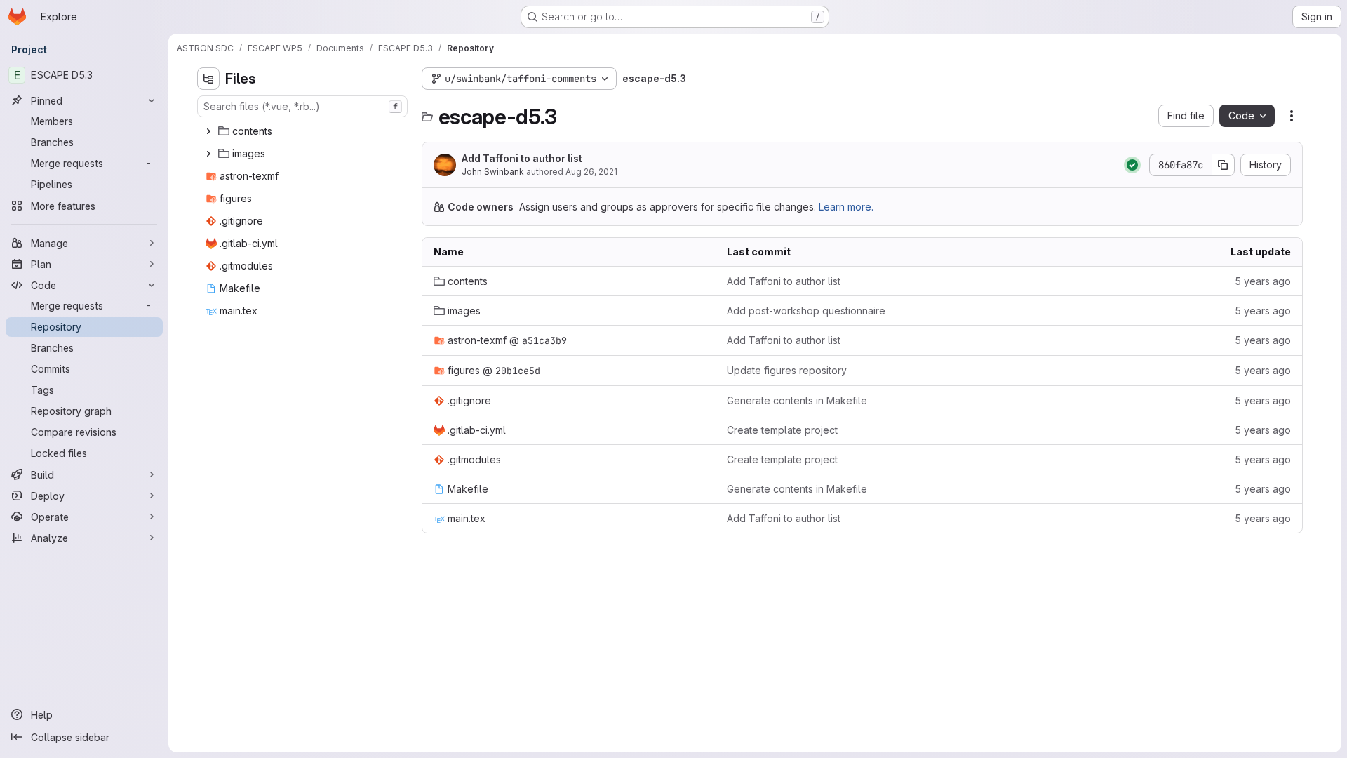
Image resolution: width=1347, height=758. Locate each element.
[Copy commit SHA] (1223, 165)
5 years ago (1263, 281)
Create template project (782, 430)
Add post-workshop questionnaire (806, 311)
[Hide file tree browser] (208, 78)
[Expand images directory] (208, 153)
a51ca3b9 (544, 340)
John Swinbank (493, 171)
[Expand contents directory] (208, 131)
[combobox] (302, 106)
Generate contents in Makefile (797, 400)
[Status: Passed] (1132, 165)
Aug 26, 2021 (591, 171)
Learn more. (846, 207)
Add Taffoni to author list (522, 158)
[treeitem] (304, 131)
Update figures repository (787, 370)
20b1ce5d (517, 370)
